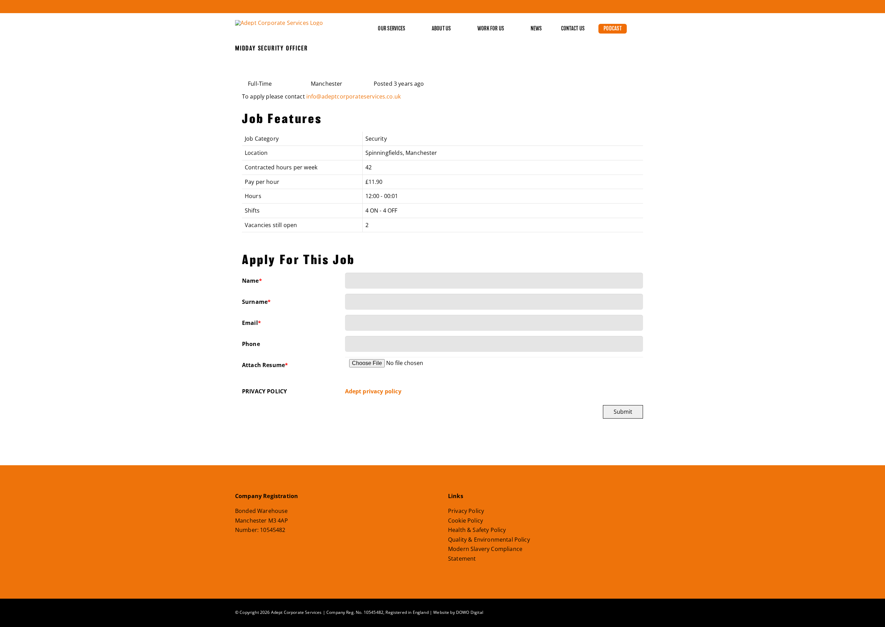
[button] (634, 28)
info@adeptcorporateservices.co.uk (353, 96)
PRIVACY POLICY (264, 391)
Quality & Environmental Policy (489, 539)
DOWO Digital (469, 612)
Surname (256, 302)
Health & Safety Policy (477, 530)
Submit (623, 411)
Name (252, 280)
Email (251, 323)
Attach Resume (265, 365)
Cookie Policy (465, 520)
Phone (251, 344)
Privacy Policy (466, 511)
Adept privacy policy (373, 391)
